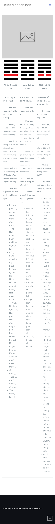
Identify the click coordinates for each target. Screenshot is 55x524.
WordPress (37, 509)
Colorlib (16, 509)
